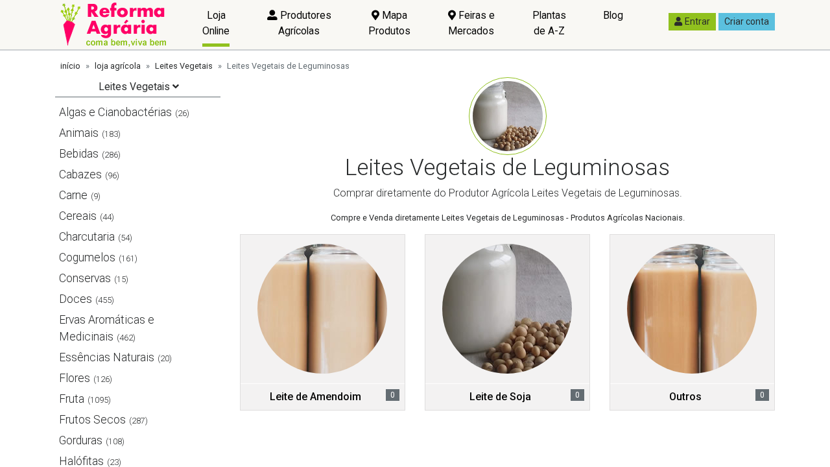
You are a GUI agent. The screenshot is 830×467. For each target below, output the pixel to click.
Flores (74, 378)
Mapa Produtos (389, 23)
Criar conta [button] (746, 21)
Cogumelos (87, 257)
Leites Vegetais (184, 66)
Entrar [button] (697, 21)
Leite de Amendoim (315, 396)
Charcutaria (87, 236)
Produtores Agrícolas (304, 23)
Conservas (85, 278)
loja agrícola (118, 66)
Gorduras (80, 440)
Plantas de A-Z (549, 23)
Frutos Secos (92, 419)
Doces (75, 299)
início (70, 66)
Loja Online (216, 23)
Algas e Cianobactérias (115, 112)
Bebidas (79, 153)
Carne (73, 195)
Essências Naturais (106, 357)
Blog (613, 15)
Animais (79, 132)
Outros (685, 396)
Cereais (78, 216)
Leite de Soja (500, 396)
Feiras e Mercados (471, 23)
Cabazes (80, 174)
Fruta (71, 398)
